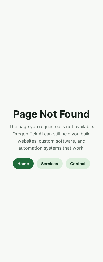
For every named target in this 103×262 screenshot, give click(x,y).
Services (49, 163)
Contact (78, 163)
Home (23, 163)
